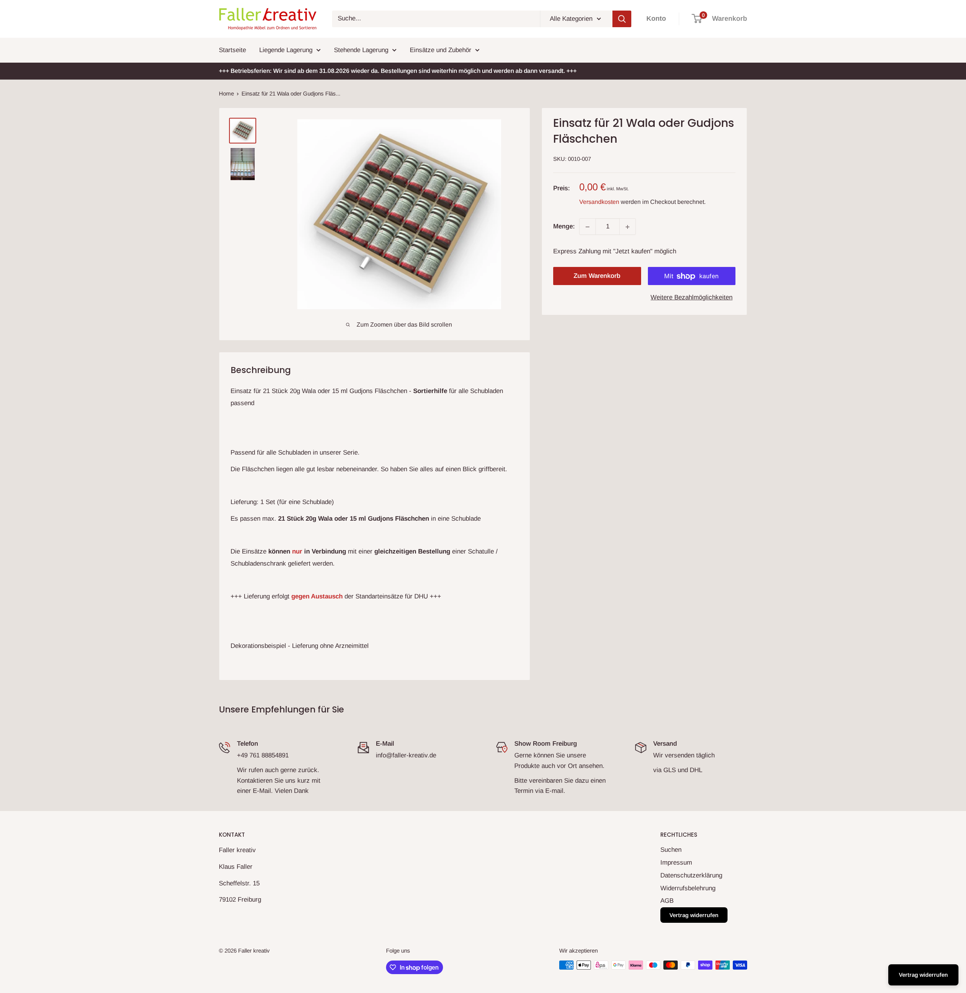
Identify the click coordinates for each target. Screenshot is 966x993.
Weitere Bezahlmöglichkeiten (691, 297)
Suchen (670, 849)
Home (226, 93)
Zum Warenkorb (597, 276)
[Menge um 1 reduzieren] (587, 227)
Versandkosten (599, 202)
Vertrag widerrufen (693, 915)
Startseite (232, 50)
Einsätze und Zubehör (440, 50)
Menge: (564, 226)
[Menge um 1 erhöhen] (627, 227)
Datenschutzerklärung (691, 875)
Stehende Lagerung (361, 50)
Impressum (676, 862)
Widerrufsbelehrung (687, 888)
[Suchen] (621, 19)
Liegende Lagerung (285, 50)
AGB (667, 900)
